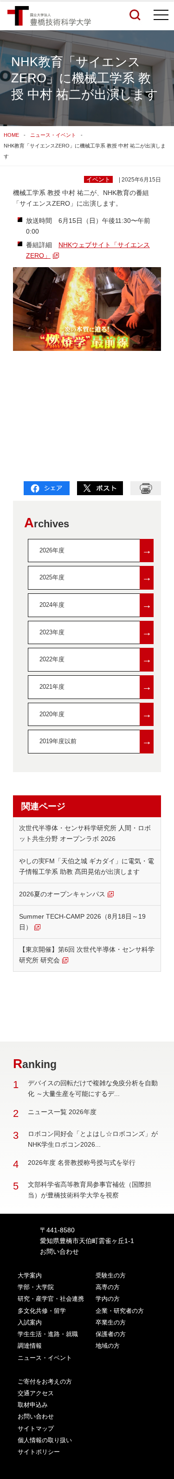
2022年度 (95, 659)
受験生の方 (111, 1275)
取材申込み (33, 1404)
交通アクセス (36, 1393)
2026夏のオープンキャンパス (62, 894)
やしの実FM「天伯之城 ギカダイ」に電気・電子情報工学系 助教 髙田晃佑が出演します (86, 866)
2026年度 (95, 550)
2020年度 (95, 714)
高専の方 (108, 1287)
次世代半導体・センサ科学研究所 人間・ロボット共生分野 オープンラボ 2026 (85, 833)
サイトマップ (36, 1428)
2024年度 (95, 604)
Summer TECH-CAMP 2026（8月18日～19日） (82, 922)
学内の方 (108, 1298)
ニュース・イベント (53, 135)
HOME (11, 135)
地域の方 (108, 1345)
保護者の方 (111, 1334)
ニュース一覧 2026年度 (62, 1112)
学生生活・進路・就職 (48, 1334)
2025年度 (95, 577)
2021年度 (95, 686)
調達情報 (30, 1345)
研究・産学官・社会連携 (51, 1298)
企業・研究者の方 (120, 1310)
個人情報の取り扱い (45, 1440)
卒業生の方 (111, 1322)
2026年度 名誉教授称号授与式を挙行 (81, 1162)
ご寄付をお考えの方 (45, 1381)
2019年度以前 (95, 741)
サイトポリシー (39, 1451)
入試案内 (30, 1322)
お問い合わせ (59, 1251)
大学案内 (30, 1275)
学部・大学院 (36, 1287)
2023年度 (95, 632)
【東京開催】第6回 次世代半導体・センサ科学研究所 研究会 (87, 955)
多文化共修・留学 (42, 1310)
